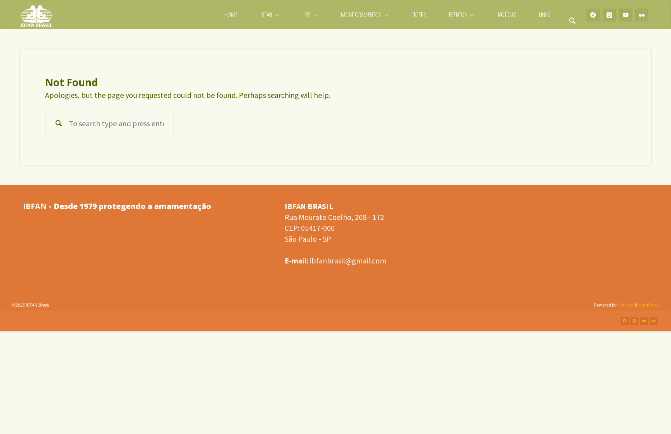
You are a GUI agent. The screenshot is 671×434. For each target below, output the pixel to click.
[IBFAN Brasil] (36, 15)
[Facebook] (593, 15)
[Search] (572, 15)
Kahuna (625, 305)
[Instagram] (609, 15)
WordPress (648, 305)
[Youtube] (626, 15)
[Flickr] (641, 15)
